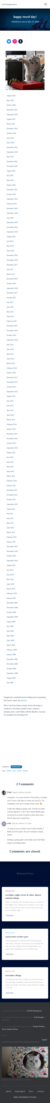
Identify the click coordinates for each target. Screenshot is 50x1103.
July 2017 (10, 269)
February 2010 (12, 593)
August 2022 (11, 171)
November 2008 (12, 664)
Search (4, 1035)
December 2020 (12, 208)
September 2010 (12, 561)
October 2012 (11, 443)
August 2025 (11, 119)
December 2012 (12, 434)
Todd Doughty (39, 1017)
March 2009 (11, 645)
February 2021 (12, 204)
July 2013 (10, 401)
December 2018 (12, 255)
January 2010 (11, 598)
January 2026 (11, 105)
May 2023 (10, 157)
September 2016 (12, 288)
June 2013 (10, 406)
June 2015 (10, 307)
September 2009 (12, 617)
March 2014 (11, 363)
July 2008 (10, 683)
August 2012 (11, 452)
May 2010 (10, 579)
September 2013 (12, 392)
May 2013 (10, 410)
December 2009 (12, 603)
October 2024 (11, 133)
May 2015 (10, 312)
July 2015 (10, 302)
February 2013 (12, 424)
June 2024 (10, 138)
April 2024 (10, 143)
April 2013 (10, 415)
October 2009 (11, 612)
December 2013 (12, 377)
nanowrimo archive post (16, 936)
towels (19, 771)
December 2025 (12, 110)
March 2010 (11, 589)
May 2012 (10, 467)
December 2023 (12, 147)
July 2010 (10, 570)
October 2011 (11, 499)
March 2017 (11, 274)
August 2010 (11, 565)
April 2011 (10, 528)
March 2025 (11, 124)
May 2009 (10, 636)
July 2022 (10, 175)
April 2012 (10, 471)
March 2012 (11, 476)
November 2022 (12, 166)
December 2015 (12, 293)
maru (14, 771)
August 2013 (11, 396)
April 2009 (10, 640)
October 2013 (11, 387)
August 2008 (11, 678)
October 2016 (11, 283)
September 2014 (12, 340)
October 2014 (11, 335)
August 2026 (11, 96)
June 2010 (10, 575)
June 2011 (10, 518)
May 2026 (10, 100)
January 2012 (11, 485)
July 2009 (10, 626)
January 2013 (11, 429)
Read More (10, 915)
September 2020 (12, 213)
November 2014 (12, 330)
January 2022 (11, 185)
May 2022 (10, 180)
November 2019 (12, 227)
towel (23, 700)
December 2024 (12, 128)
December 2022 (12, 161)
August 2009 (11, 622)
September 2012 (12, 448)
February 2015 (12, 321)
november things (13, 975)
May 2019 (10, 246)
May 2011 (10, 523)
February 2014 (12, 368)
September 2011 (12, 504)
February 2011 (12, 537)
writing (25, 771)
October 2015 (11, 298)
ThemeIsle (32, 1097)
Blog (31, 1091)
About (8, 1091)
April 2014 (10, 359)
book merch (20, 1091)
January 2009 (11, 654)
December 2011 (12, 490)
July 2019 (10, 241)
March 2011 (11, 532)
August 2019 (11, 237)
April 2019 (10, 251)
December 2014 (12, 326)
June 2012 (10, 462)
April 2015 (10, 316)
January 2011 (11, 542)
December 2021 (12, 190)
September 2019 (12, 232)
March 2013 (11, 420)
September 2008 (12, 673)
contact (40, 1091)
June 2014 (10, 349)
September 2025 (12, 114)
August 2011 (11, 509)
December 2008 (12, 659)
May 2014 (10, 354)
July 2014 (10, 345)
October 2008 (11, 669)
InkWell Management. (34, 1011)
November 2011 (12, 495)
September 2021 (12, 199)
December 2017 (12, 265)
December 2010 (12, 546)
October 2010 (11, 556)
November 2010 (12, 551)
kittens (9, 771)
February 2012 (12, 481)
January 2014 (11, 373)
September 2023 (12, 152)
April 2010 (10, 584)
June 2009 (10, 631)
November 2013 (12, 382)
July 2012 (10, 457)
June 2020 (10, 218)
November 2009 (12, 608)
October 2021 (11, 194)
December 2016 (12, 279)
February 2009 (12, 650)
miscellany (16, 766)
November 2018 (12, 260)
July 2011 (10, 514)
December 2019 (12, 222)
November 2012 (12, 438)
